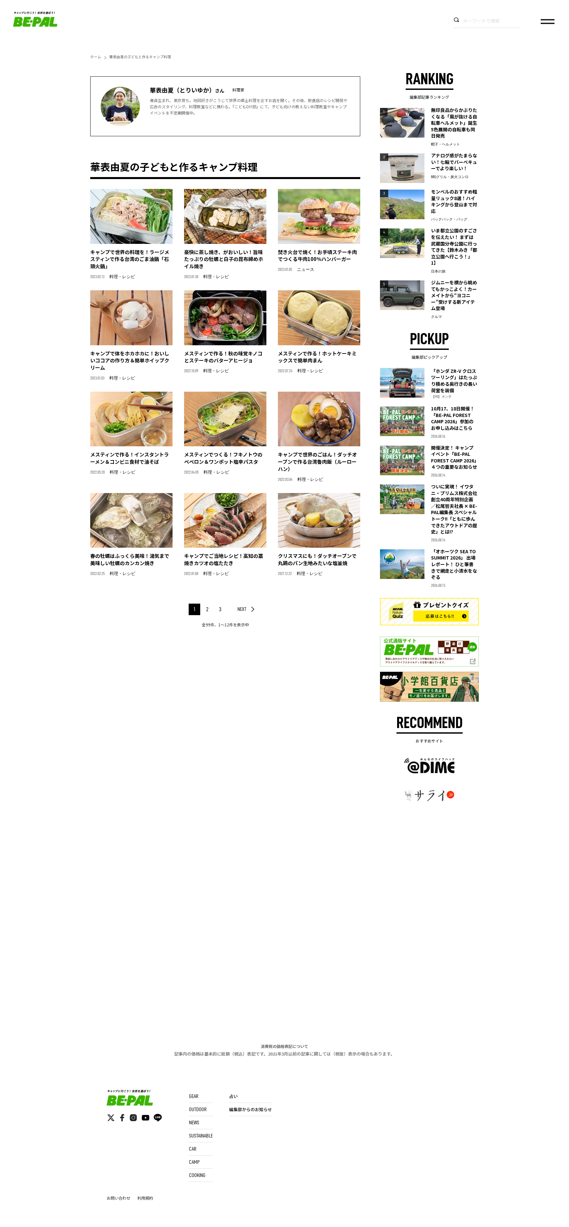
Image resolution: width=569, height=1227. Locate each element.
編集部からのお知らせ (250, 1109)
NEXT (241, 609)
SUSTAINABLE (201, 1135)
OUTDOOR (197, 1109)
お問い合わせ (118, 1198)
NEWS (194, 1122)
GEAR (193, 1096)
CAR (192, 1149)
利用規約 (145, 1198)
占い (233, 1096)
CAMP (194, 1162)
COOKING (197, 1175)
